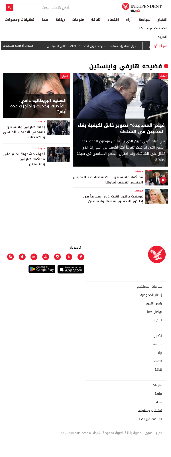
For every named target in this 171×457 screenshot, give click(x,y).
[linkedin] (34, 257)
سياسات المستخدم (149, 286)
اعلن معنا (156, 320)
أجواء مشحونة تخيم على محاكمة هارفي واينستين (24, 159)
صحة (45, 19)
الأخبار (162, 19)
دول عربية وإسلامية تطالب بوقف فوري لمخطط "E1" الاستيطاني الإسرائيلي (96, 46)
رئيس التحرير (154, 303)
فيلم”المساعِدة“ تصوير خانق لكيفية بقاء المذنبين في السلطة (121, 128)
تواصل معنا (154, 312)
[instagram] (57, 257)
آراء (129, 19)
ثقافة (95, 19)
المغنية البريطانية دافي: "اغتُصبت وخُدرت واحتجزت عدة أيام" (38, 106)
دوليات (139, 171)
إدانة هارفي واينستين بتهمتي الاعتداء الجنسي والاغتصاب (24, 132)
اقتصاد (113, 19)
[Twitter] (69, 257)
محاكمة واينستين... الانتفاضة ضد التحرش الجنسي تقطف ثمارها (108, 179)
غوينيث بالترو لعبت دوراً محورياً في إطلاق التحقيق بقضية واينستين (113, 199)
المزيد (162, 37)
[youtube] (45, 257)
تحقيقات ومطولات (19, 19)
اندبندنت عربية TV (153, 28)
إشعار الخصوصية (151, 295)
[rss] (10, 257)
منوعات (78, 19)
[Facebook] (80, 257)
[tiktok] (22, 257)
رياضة (60, 19)
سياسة (145, 19)
